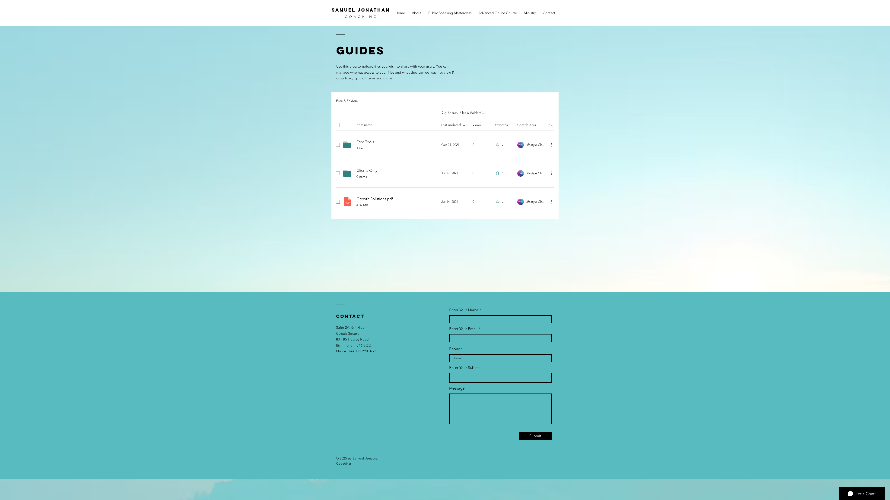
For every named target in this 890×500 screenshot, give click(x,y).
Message (456, 388)
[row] (445, 124)
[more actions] (551, 144)
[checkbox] (338, 125)
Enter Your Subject (465, 368)
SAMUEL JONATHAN (361, 10)
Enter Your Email (463, 329)
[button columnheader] (551, 125)
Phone (454, 349)
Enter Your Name (464, 310)
